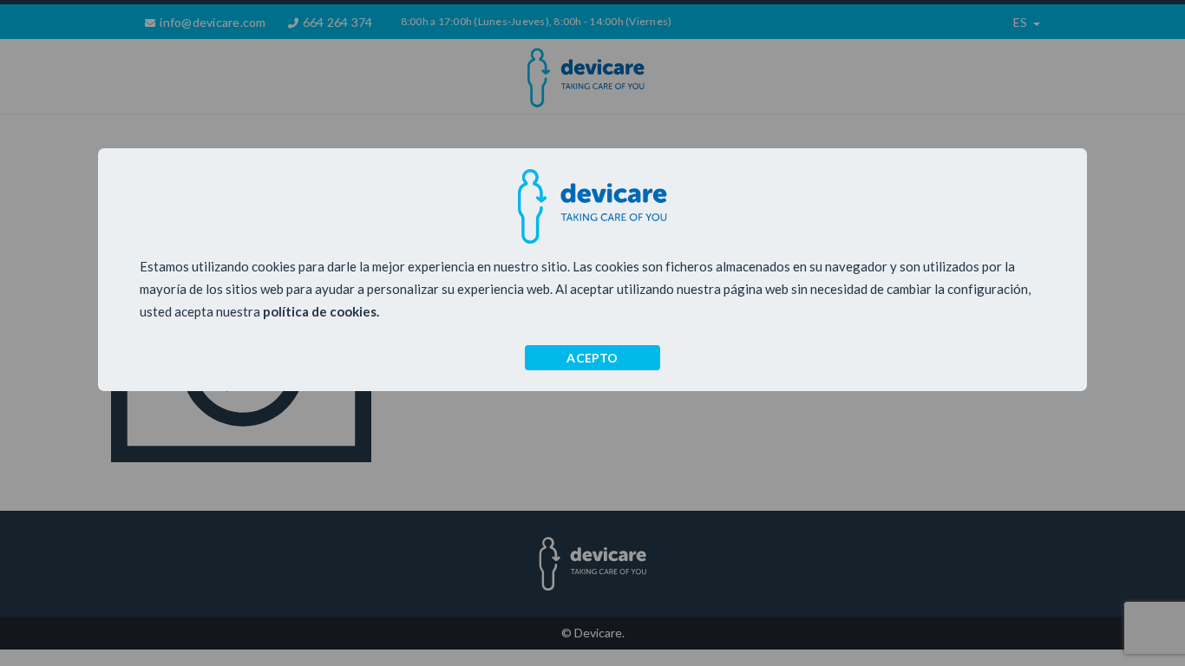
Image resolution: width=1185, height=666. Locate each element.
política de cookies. (321, 311)
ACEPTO (592, 357)
